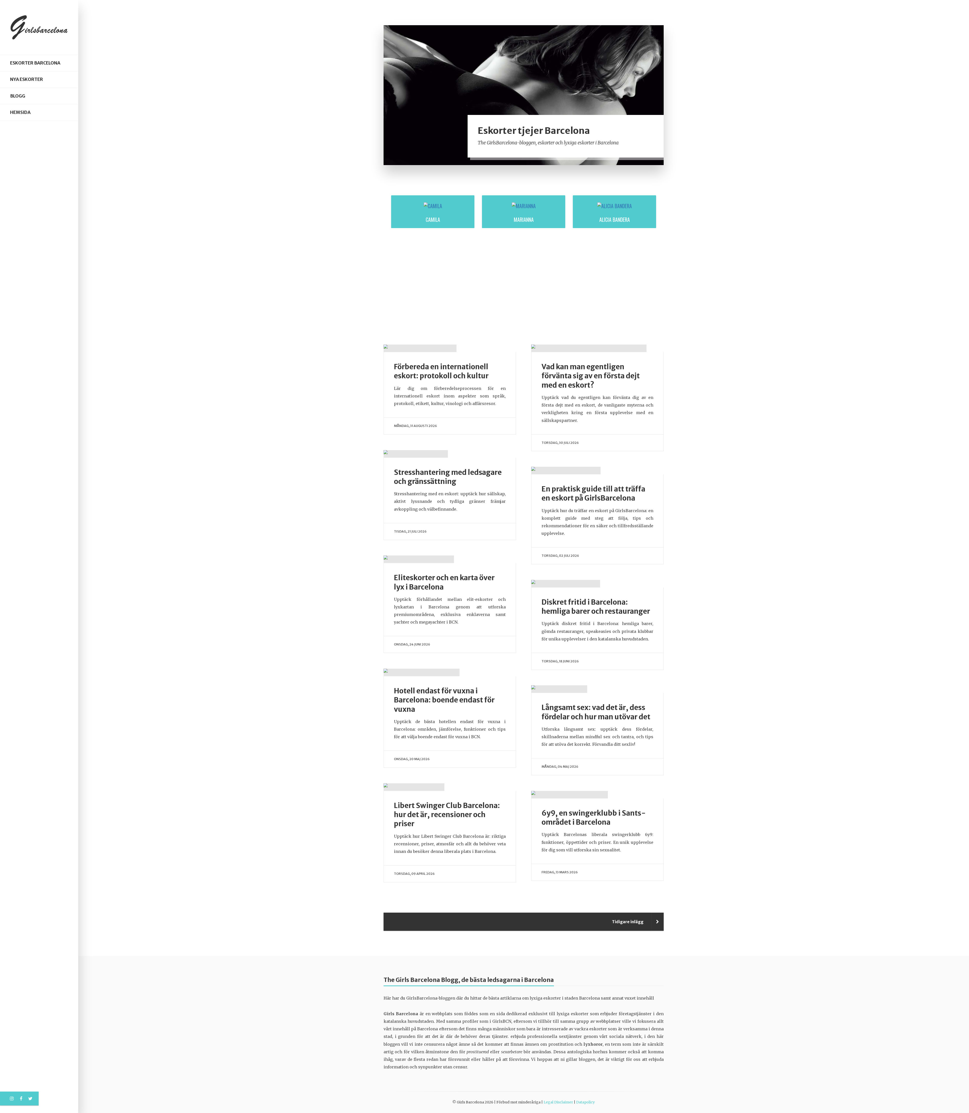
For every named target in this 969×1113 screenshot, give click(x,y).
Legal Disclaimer (558, 1102)
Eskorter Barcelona (35, 63)
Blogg (17, 96)
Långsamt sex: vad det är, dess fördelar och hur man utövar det (596, 712)
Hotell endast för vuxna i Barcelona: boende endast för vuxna (444, 700)
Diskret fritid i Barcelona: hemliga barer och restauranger (596, 607)
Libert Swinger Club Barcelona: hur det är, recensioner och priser (447, 814)
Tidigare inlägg (627, 921)
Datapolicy (585, 1102)
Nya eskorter (26, 79)
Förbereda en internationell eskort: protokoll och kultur (441, 371)
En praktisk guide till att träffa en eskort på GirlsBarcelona (593, 493)
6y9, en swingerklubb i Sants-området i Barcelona (594, 818)
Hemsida (20, 112)
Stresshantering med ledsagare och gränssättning (448, 477)
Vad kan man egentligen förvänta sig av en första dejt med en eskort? (591, 376)
